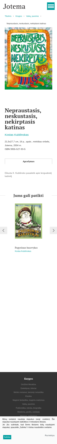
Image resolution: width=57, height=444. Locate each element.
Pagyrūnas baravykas (26, 247)
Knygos (19, 16)
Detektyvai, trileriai (28, 388)
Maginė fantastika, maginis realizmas (28, 400)
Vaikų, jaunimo (32, 16)
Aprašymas (28, 161)
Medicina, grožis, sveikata (28, 412)
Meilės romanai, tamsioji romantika (29, 392)
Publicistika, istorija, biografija (28, 408)
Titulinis (8, 16)
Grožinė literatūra (28, 384)
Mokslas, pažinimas (28, 416)
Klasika (28, 396)
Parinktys (50, 435)
